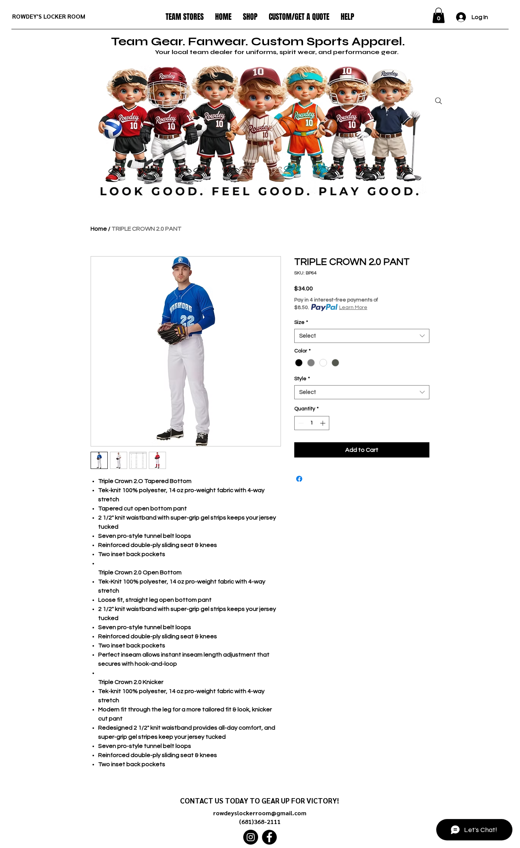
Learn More (353, 307)
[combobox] (361, 336)
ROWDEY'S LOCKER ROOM (48, 16)
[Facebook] (269, 837)
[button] (184, 16)
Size (301, 322)
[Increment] (323, 423)
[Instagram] (250, 837)
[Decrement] (300, 423)
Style (302, 378)
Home (99, 229)
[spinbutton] (312, 423)
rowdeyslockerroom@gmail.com (259, 813)
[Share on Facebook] (299, 478)
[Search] (439, 101)
